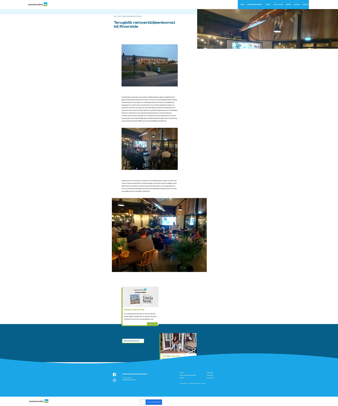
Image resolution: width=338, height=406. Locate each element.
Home (242, 4)
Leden (268, 4)
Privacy (203, 383)
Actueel (297, 4)
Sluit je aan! (278, 4)
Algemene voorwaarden (195, 383)
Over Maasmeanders (254, 4)
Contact (305, 4)
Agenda (288, 4)
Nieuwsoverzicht (131, 341)
